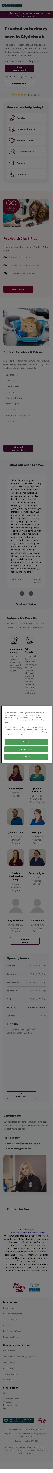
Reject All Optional (26, 749)
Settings (26, 742)
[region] (26, 734)
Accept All (26, 757)
